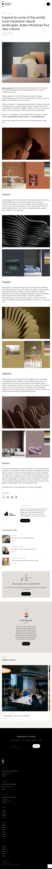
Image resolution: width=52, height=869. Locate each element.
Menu (48, 4)
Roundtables (11, 713)
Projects (14, 535)
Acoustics (10, 13)
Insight (5, 713)
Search (44, 4)
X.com (3, 497)
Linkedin (4, 851)
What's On (4, 815)
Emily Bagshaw (9, 33)
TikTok (3, 853)
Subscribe (36, 746)
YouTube (4, 856)
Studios (3, 812)
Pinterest (8, 497)
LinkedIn (12, 497)
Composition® (12, 116)
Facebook (16, 497)
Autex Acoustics (7, 88)
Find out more (25, 520)
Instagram (4, 846)
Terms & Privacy (5, 860)
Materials (4, 825)
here (39, 487)
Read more (26, 643)
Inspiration (4, 834)
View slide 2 (26, 724)
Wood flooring (21, 558)
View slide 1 (18, 724)
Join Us (3, 817)
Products (4, 13)
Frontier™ (21, 116)
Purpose (4, 810)
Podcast (4, 836)
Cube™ (4, 116)
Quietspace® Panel (38, 116)
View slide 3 (34, 724)
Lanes (26, 116)
